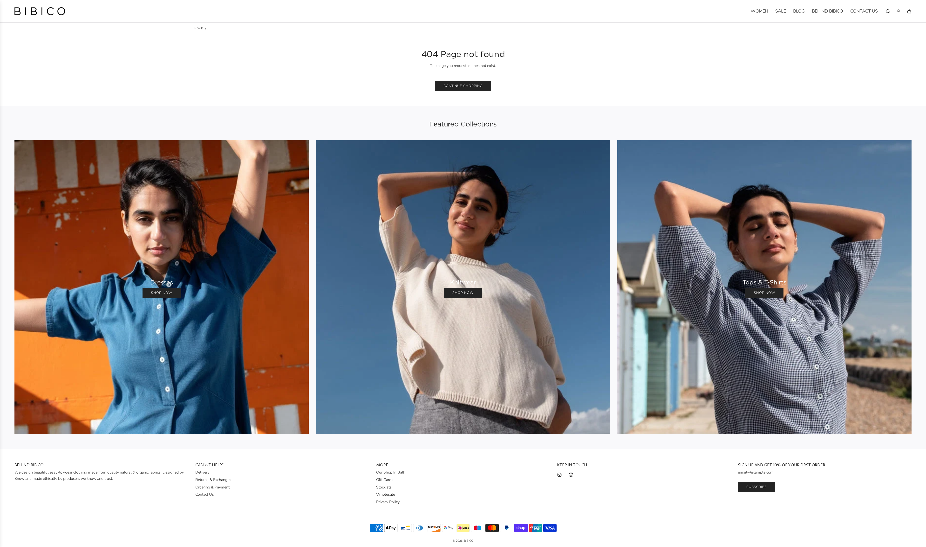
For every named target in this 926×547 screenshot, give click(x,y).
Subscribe (756, 487)
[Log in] (898, 11)
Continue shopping (463, 86)
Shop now (161, 292)
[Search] (888, 11)
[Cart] (909, 11)
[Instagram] (559, 474)
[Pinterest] (571, 474)
